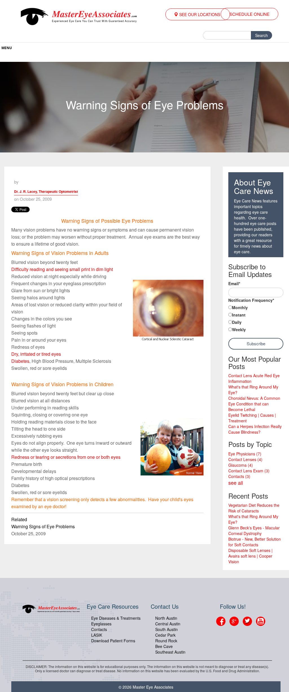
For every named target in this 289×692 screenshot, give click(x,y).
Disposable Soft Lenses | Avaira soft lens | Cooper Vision (250, 555)
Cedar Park (165, 635)
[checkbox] (255, 319)
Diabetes (20, 361)
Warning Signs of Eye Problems (43, 526)
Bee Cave (164, 646)
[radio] (255, 308)
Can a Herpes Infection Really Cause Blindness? (255, 429)
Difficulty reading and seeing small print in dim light (62, 269)
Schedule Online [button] (249, 14)
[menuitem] (198, 14)
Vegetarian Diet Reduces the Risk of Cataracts (253, 508)
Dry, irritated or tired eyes (36, 354)
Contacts (239, 476)
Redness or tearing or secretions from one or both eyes (66, 457)
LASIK (96, 635)
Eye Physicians (244, 454)
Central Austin (167, 623)
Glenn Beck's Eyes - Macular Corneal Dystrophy (254, 530)
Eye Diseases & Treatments (116, 618)
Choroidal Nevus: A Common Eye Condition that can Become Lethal (254, 403)
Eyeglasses (101, 623)
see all (235, 482)
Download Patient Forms (113, 640)
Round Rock (166, 640)
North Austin (166, 618)
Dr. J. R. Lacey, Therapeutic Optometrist (46, 191)
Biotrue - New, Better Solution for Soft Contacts (254, 541)
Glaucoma (240, 465)
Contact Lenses (245, 459)
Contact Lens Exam (249, 470)
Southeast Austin (170, 652)
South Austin (166, 629)
